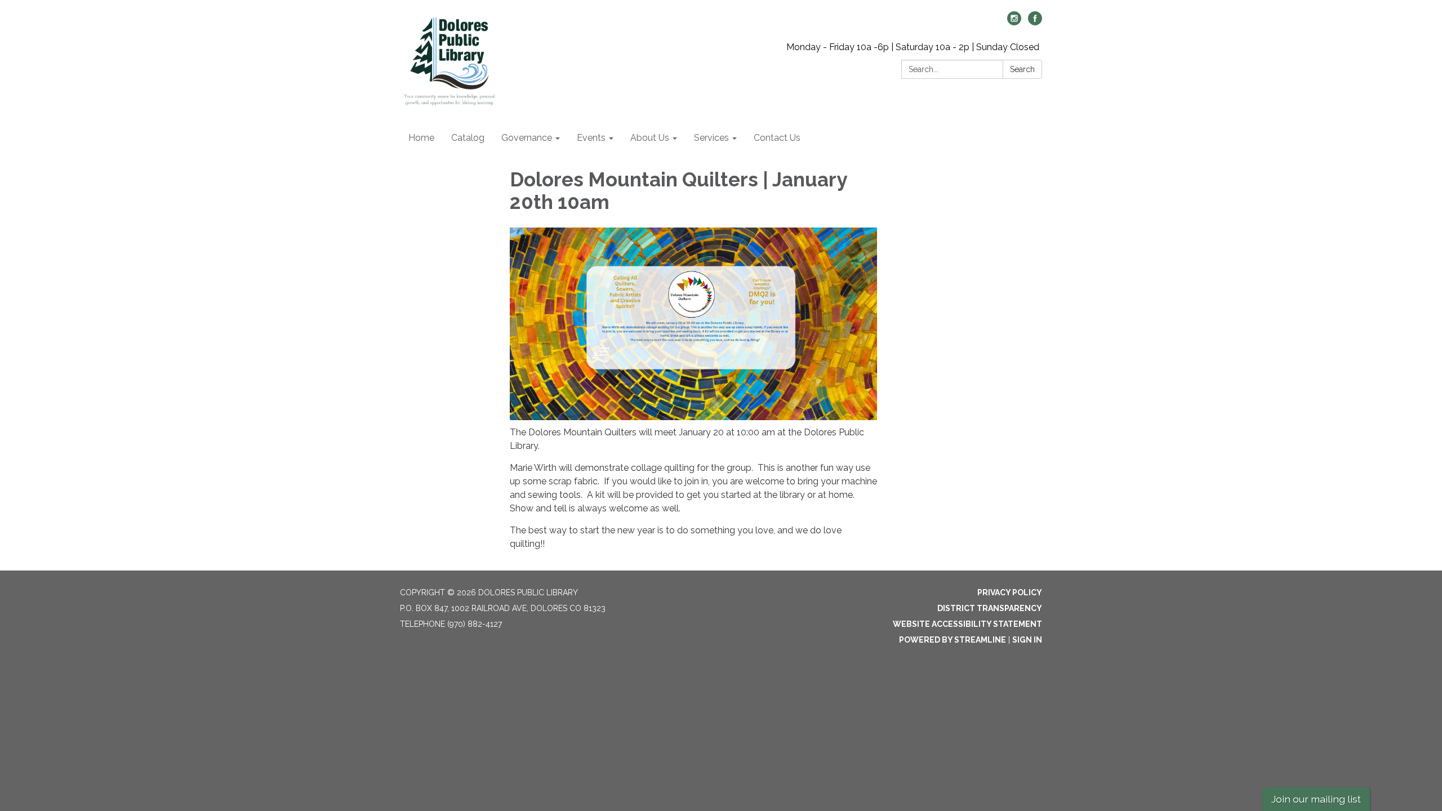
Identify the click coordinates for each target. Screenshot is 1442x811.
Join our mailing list (1316, 799)
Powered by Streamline (952, 639)
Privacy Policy (1009, 592)
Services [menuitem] (711, 137)
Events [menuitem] (591, 137)
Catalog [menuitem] (467, 137)
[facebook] (1035, 22)
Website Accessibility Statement (967, 624)
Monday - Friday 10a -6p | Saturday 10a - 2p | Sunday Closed (912, 47)
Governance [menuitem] (526, 137)
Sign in (1027, 639)
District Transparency (989, 608)
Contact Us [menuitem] (777, 137)
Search (1022, 69)
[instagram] (1014, 22)
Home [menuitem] (421, 137)
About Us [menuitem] (649, 137)
